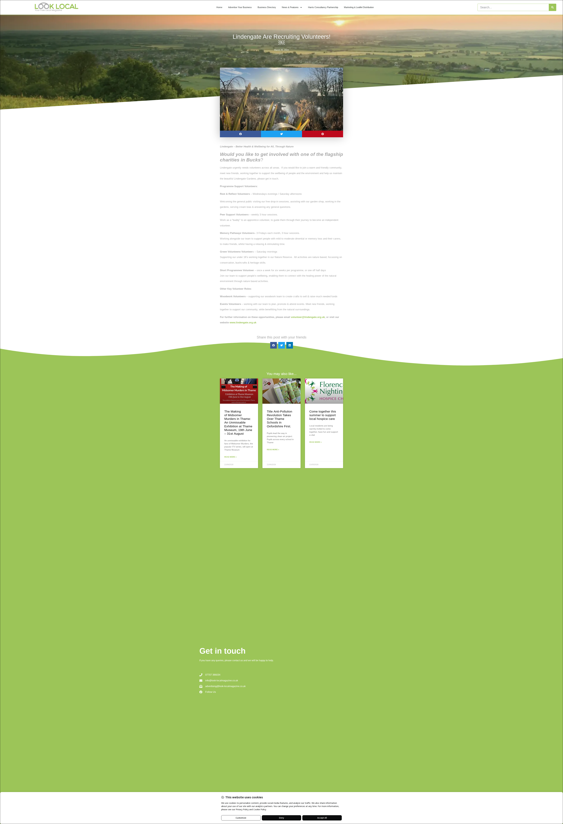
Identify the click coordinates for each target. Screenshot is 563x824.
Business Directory (267, 7)
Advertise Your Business (240, 7)
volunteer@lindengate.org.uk (308, 317)
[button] (240, 134)
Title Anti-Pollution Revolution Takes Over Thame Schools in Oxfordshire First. (279, 419)
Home (219, 7)
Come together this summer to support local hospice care (322, 415)
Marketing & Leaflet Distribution (359, 7)
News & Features (290, 7)
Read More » (230, 457)
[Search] (552, 7)
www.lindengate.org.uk (243, 322)
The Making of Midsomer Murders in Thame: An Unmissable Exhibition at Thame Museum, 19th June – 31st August (238, 422)
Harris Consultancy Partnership (323, 7)
